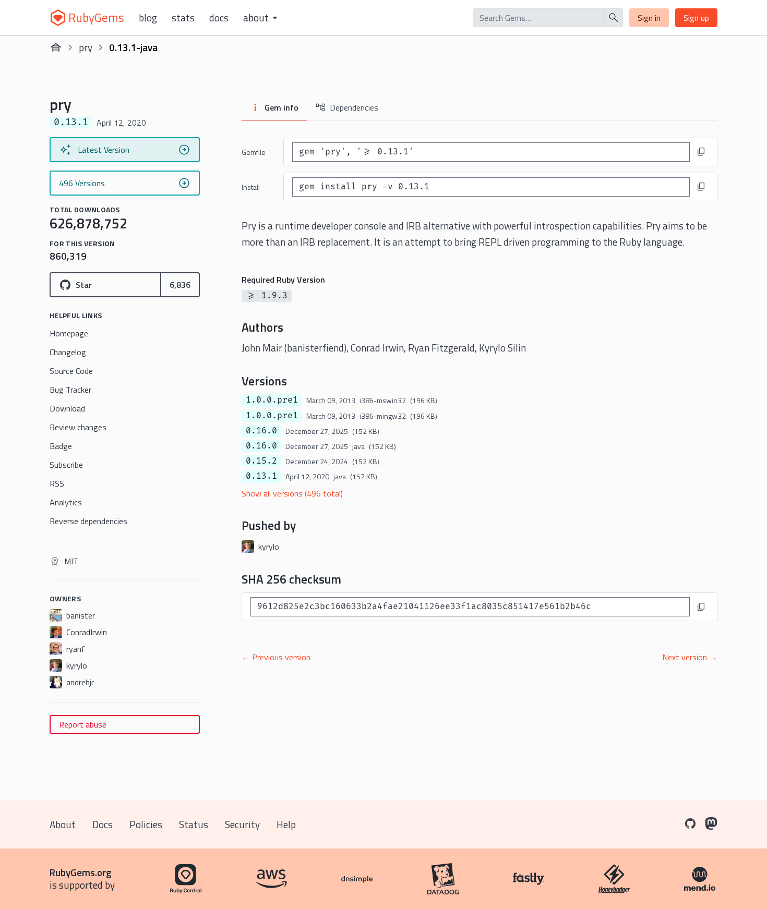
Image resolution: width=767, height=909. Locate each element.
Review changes (78, 427)
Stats (183, 17)
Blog (148, 17)
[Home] (55, 47)
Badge (61, 446)
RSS (57, 483)
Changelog (68, 352)
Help (286, 824)
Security (242, 824)
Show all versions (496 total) (292, 493)
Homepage (69, 333)
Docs (219, 17)
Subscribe (66, 464)
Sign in (649, 17)
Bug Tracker (70, 389)
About (63, 824)
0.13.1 (261, 476)
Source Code (71, 371)
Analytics (66, 502)
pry (85, 47)
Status (193, 824)
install (251, 186)
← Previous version (276, 657)
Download (67, 408)
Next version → (689, 657)
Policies (145, 824)
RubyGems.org (81, 872)
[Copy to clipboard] (701, 151)
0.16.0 (261, 431)
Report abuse (82, 724)
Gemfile (254, 152)
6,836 (180, 284)
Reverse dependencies (88, 521)
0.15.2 (261, 461)
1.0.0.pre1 (272, 400)
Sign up (696, 17)
